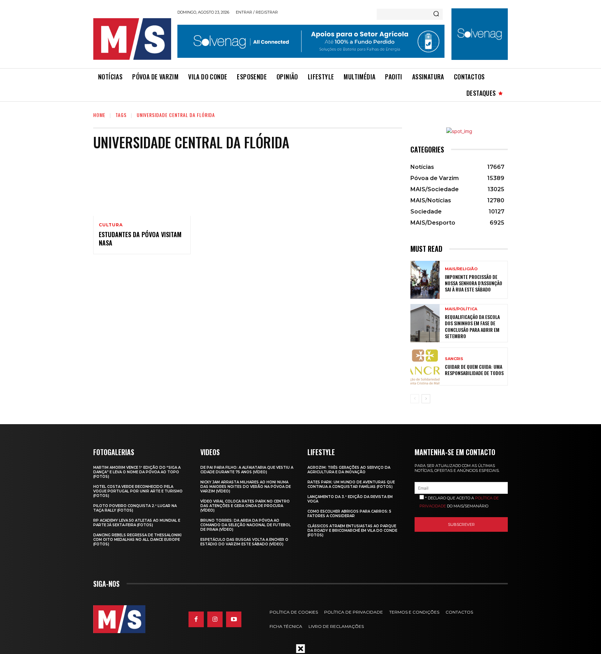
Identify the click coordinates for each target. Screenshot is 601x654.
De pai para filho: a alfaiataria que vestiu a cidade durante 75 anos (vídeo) (246, 469)
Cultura (111, 225)
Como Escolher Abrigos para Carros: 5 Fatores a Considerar (349, 513)
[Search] (436, 14)
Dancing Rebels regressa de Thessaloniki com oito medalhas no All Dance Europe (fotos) (137, 539)
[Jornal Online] (131, 39)
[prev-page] (414, 398)
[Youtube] (233, 619)
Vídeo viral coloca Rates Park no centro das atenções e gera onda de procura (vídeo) (245, 506)
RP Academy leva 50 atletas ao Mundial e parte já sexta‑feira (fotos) (136, 522)
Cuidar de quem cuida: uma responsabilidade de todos (474, 369)
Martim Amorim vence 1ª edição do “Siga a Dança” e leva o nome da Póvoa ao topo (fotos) (137, 472)
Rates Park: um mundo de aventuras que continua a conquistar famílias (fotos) (351, 484)
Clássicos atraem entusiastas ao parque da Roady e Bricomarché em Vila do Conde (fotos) (352, 530)
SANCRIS (454, 359)
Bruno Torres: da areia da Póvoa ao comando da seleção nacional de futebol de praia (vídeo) (245, 525)
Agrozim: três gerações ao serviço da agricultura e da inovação (348, 469)
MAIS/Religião (461, 269)
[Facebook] (196, 619)
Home (99, 114)
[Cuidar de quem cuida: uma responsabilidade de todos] (425, 367)
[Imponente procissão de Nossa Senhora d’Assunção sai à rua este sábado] (425, 280)
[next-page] (426, 398)
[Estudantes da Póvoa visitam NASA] (142, 186)
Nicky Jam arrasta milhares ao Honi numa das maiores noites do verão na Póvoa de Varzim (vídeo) (245, 486)
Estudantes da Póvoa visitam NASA (140, 238)
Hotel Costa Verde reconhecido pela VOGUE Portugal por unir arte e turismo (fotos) (138, 491)
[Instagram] (215, 619)
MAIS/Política (461, 309)
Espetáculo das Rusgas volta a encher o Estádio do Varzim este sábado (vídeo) (244, 541)
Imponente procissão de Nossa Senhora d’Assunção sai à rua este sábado (473, 283)
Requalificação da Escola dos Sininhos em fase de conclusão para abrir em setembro (472, 326)
